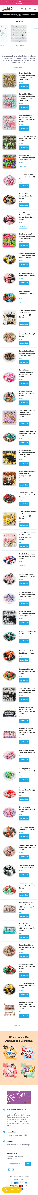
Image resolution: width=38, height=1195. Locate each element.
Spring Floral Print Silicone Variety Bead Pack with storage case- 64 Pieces (27, 97)
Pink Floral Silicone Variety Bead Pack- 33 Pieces (27, 177)
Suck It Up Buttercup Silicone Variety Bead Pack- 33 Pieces (27, 255)
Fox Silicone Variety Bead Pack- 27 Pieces (27, 828)
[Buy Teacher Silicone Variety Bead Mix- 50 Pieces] (9, 200)
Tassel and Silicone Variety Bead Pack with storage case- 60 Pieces (27, 710)
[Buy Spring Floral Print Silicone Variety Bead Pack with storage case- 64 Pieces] (9, 101)
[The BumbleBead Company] (8, 8)
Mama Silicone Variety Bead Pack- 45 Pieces (27, 633)
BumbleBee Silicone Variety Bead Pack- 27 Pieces (27, 985)
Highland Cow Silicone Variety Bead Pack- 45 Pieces (27, 433)
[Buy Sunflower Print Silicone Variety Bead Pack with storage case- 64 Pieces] (9, 457)
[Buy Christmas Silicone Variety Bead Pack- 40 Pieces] (9, 675)
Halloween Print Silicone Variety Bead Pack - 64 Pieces (27, 157)
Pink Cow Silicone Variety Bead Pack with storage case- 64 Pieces (27, 118)
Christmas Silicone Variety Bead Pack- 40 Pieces (27, 671)
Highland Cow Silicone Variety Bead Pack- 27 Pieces (27, 847)
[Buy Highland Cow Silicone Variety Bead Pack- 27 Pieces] (9, 851)
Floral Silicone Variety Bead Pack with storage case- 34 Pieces (27, 314)
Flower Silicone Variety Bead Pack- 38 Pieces (27, 334)
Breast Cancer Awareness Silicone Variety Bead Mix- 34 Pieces (27, 216)
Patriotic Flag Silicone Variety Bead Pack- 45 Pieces (27, 556)
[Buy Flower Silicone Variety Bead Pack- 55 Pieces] (9, 794)
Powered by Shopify (19, 1179)
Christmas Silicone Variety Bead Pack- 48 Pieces (27, 495)
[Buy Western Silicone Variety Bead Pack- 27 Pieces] (9, 397)
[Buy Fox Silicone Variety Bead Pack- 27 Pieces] (9, 832)
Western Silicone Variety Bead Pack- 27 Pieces (27, 393)
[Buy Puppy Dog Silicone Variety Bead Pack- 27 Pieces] (9, 951)
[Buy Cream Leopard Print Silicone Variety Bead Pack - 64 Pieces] (9, 694)
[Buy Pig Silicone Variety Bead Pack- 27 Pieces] (9, 278)
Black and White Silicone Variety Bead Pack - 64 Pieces (27, 613)
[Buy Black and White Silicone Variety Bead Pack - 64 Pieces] (9, 617)
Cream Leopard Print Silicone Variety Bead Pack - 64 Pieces (27, 690)
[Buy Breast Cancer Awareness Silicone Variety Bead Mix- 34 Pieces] (9, 220)
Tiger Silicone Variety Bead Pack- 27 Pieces (27, 652)
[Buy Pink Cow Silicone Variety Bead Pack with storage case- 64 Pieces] (9, 122)
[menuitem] (22, 8)
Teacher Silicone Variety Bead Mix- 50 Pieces (26, 196)
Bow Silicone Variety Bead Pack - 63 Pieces (27, 751)
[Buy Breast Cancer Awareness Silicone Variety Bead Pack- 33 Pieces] (9, 377)
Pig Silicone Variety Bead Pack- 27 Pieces (27, 274)
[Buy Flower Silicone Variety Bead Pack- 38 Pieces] (9, 338)
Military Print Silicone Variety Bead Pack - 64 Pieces (27, 138)
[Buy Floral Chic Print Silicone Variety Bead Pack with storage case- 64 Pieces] (9, 80)
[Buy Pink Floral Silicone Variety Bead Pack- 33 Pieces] (9, 180)
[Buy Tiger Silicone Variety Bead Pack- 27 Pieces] (9, 656)
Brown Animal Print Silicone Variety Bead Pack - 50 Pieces (27, 353)
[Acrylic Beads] (19, 33)
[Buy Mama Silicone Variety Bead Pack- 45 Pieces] (9, 636)
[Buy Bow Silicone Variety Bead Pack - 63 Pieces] (9, 755)
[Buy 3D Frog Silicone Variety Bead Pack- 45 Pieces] (9, 774)
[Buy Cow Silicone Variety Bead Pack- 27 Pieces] (9, 579)
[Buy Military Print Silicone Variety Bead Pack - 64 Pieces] (9, 142)
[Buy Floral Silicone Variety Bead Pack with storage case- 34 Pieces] (9, 318)
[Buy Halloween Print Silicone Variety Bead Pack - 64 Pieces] (9, 161)
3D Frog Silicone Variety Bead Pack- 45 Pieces (27, 771)
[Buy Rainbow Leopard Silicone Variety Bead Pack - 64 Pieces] (9, 240)
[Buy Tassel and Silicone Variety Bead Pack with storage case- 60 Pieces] (9, 714)
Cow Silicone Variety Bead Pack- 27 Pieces (27, 575)
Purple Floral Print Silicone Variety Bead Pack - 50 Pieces (27, 594)
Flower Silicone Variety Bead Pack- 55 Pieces (27, 790)
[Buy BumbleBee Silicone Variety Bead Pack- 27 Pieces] (9, 989)
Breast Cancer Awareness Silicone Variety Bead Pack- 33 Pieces (27, 373)
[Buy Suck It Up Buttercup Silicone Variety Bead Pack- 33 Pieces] (9, 259)
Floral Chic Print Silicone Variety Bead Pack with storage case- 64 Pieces (27, 76)
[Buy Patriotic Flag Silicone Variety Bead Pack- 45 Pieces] (9, 560)
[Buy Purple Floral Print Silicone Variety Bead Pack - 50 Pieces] (9, 598)
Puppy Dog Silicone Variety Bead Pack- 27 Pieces (27, 947)
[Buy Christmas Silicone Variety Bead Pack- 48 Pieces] (9, 498)
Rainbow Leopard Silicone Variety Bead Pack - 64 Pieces (27, 236)
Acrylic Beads (19, 45)
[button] (22, 8)
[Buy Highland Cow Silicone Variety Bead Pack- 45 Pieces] (9, 437)
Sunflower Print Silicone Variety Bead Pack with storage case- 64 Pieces (27, 453)
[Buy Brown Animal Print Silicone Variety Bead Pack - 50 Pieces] (9, 357)
